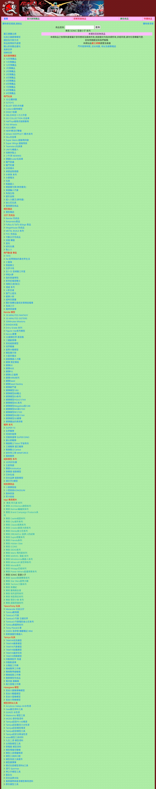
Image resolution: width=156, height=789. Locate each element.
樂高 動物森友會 (13, 590)
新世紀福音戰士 (13, 281)
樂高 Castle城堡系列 (15, 518)
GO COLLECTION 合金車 (17, 118)
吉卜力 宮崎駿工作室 (15, 271)
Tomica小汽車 (12, 615)
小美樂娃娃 (11, 487)
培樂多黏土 (11, 152)
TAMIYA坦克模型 (14, 640)
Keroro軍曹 (11, 334)
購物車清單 (148, 23)
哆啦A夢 (9, 274)
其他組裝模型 (12, 343)
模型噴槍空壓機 (13, 750)
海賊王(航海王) (13, 284)
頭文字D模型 (12, 481)
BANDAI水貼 (12, 324)
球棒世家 (8, 52)
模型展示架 (11, 352)
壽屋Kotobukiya (13, 468)
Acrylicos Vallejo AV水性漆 (18, 706)
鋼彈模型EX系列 (13, 396)
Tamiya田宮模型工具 (15, 731)
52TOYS (10, 102)
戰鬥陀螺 (10, 165)
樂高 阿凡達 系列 (14, 503)
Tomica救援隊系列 (14, 625)
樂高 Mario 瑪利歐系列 (16, 553)
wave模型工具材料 (14, 737)
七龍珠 (9, 262)
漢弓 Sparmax (12, 768)
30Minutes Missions (15, 321)
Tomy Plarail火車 (14, 628)
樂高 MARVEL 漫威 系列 (17, 556)
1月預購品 (10, 68)
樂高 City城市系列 (14, 521)
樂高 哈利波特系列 (14, 593)
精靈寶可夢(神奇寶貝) (16, 187)
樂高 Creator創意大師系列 (18, 528)
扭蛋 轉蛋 (10, 240)
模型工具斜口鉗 (13, 756)
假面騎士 (10, 265)
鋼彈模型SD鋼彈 (13, 418)
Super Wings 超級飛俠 (16, 143)
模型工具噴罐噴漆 (14, 753)
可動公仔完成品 (13, 237)
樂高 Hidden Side (14, 543)
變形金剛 (10, 196)
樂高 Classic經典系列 (16, 525)
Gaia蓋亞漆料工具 (14, 709)
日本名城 (10, 474)
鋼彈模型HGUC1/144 (16, 399)
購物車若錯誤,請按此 (12, 23)
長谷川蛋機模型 (13, 696)
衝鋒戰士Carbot (13, 449)
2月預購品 (10, 71)
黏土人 (9, 249)
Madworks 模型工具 (15, 715)
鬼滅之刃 (10, 306)
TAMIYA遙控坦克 (14, 653)
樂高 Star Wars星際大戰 (17, 581)
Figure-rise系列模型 (15, 331)
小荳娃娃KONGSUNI (15, 490)
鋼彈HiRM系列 (12, 378)
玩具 (8, 181)
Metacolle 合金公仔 (15, 609)
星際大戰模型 (12, 349)
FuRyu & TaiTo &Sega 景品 (18, 224)
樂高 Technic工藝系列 (16, 584)
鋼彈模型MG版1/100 (15, 409)
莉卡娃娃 (10, 496)
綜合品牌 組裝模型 (14, 478)
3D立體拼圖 (11, 99)
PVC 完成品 (11, 234)
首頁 (6, 18)
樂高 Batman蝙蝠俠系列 (17, 509)
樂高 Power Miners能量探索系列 (21, 571)
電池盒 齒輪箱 (12, 681)
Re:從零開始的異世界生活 (18, 259)
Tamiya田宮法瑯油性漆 (16, 734)
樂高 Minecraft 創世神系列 (18, 562)
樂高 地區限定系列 (14, 596)
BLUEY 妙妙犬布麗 (15, 105)
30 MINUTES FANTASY (17, 315)
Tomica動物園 (12, 612)
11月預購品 (11, 62)
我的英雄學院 (12, 277)
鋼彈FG (9, 371)
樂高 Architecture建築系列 (18, 506)
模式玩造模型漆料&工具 (17, 765)
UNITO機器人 (12, 149)
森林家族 (10, 493)
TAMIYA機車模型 (14, 643)
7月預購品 (10, 87)
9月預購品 (11, 93)
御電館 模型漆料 (13, 746)
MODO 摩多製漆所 (14, 718)
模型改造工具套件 (14, 759)
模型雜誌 (10, 212)
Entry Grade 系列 (14, 327)
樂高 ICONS (11, 546)
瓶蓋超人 (10, 184)
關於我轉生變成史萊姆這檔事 (19, 302)
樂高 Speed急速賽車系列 (18, 578)
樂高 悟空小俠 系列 (15, 600)
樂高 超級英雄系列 (14, 603)
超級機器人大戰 (13, 359)
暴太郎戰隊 (11, 440)
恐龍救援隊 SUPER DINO (17, 437)
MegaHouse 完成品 (15, 227)
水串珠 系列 (11, 174)
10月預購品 (11, 59)
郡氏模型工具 (12, 784)
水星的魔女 (11, 356)
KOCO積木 (11, 127)
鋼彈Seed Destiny (14, 384)
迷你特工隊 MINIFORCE (17, 453)
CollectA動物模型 (14, 109)
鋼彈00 (9, 365)
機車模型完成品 (13, 678)
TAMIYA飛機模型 (14, 656)
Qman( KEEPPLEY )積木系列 (19, 134)
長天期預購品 (33, 18)
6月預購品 (11, 84)
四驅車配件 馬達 (13, 659)
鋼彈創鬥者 (11, 387)
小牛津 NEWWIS (13, 155)
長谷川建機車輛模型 (15, 690)
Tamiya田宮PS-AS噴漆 (16, 721)
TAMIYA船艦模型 (14, 650)
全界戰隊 (10, 431)
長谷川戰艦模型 (13, 693)
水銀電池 (10, 177)
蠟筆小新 (10, 296)
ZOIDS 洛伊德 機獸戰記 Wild (19, 631)
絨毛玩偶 (10, 246)
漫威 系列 (10, 287)
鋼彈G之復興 (12, 374)
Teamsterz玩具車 (14, 146)
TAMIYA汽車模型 (14, 646)
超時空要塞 (11, 299)
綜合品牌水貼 (12, 778)
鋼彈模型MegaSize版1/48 (18, 406)
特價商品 (148, 18)
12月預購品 (11, 65)
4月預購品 (11, 77)
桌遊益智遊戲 (12, 171)
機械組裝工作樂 (13, 675)
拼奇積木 (10, 168)
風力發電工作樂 (13, 684)
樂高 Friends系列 (14, 540)
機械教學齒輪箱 (13, 671)
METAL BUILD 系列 (15, 231)
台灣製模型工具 (13, 743)
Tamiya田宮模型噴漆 (15, 728)
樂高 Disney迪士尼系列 (17, 531)
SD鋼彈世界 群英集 (15, 337)
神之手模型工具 (13, 771)
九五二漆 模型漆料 (14, 740)
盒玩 (8, 243)
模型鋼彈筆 (11, 762)
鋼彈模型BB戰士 (13, 393)
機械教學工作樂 (13, 668)
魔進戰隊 (10, 456)
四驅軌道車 (11, 662)
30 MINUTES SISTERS (16, 318)
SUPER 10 (10, 428)
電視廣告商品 (12, 206)
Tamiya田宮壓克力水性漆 (17, 725)
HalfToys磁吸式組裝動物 (17, 121)
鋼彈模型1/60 (12, 390)
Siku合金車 (11, 137)
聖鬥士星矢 (11, 293)
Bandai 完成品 (12, 218)
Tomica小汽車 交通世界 (17, 618)
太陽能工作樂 (12, 665)
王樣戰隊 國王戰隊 (14, 446)
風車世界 (8, 49)
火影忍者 (10, 290)
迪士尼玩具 (11, 202)
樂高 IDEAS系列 (13, 550)
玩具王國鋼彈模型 (12, 37)
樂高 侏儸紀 (11, 587)
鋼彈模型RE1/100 (14, 412)
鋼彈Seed (10, 381)
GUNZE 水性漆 (13, 712)
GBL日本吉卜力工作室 (16, 115)
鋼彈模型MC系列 (14, 403)
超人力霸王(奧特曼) (15, 199)
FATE (8, 256)
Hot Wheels (11, 124)
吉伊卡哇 (10, 268)
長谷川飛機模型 (13, 700)
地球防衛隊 (11, 434)
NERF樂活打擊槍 (14, 130)
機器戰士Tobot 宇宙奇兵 (17, 443)
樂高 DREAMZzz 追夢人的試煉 (20, 534)
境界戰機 (10, 346)
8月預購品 (11, 90)
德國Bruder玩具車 (14, 159)
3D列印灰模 (11, 462)
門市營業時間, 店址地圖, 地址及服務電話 (97, 46)
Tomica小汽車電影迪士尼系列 (20, 621)
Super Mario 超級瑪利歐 (17, 140)
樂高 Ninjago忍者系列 (16, 568)
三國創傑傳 (11, 340)
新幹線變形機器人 (14, 634)
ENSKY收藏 (11, 112)
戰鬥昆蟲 (10, 162)
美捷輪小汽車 (12, 190)
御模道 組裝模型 (13, 471)
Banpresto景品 (13, 221)
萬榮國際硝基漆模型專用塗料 (19, 781)
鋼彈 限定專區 (12, 362)
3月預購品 (11, 74)
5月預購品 (11, 80)
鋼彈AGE (10, 368)
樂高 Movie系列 (13, 565)
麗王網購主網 (10, 34)
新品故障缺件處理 (12, 43)
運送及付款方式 (11, 40)
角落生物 (10, 193)
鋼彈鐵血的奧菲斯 (14, 421)
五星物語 (10, 465)
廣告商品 (124, 18)
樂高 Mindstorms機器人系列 (19, 559)
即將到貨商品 (80, 18)
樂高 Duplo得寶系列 (15, 537)
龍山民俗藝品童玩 (12, 46)
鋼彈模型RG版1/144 (15, 415)
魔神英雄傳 (11, 309)
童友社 (9, 775)
